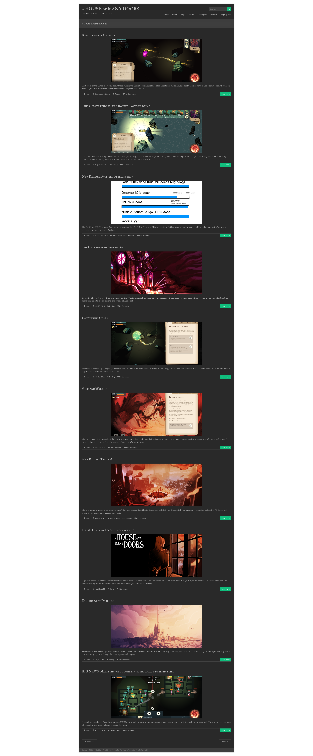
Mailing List (202, 14)
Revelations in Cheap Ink (99, 35)
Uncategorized (115, 447)
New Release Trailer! (97, 459)
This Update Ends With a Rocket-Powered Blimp (116, 106)
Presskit (213, 14)
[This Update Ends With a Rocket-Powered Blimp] (156, 111)
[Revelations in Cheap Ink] (156, 40)
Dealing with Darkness (98, 601)
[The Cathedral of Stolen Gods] (156, 252)
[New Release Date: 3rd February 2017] (156, 182)
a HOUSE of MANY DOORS (110, 9)
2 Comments (123, 589)
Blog (182, 14)
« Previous (89, 741)
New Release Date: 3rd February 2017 (107, 177)
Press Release (128, 235)
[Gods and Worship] (156, 394)
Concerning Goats (95, 318)
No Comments (130, 94)
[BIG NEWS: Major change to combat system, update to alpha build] (156, 677)
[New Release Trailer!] (156, 465)
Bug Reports (225, 14)
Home (166, 14)
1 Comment (129, 730)
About (174, 14)
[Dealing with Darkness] (156, 606)
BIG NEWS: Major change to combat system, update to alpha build (128, 671)
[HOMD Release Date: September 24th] (156, 535)
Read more (225, 94)
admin (88, 94)
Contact (191, 14)
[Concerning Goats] (156, 323)
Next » (225, 741)
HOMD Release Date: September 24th (109, 530)
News (120, 235)
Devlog (117, 94)
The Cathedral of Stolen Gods (104, 247)
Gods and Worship (94, 389)
